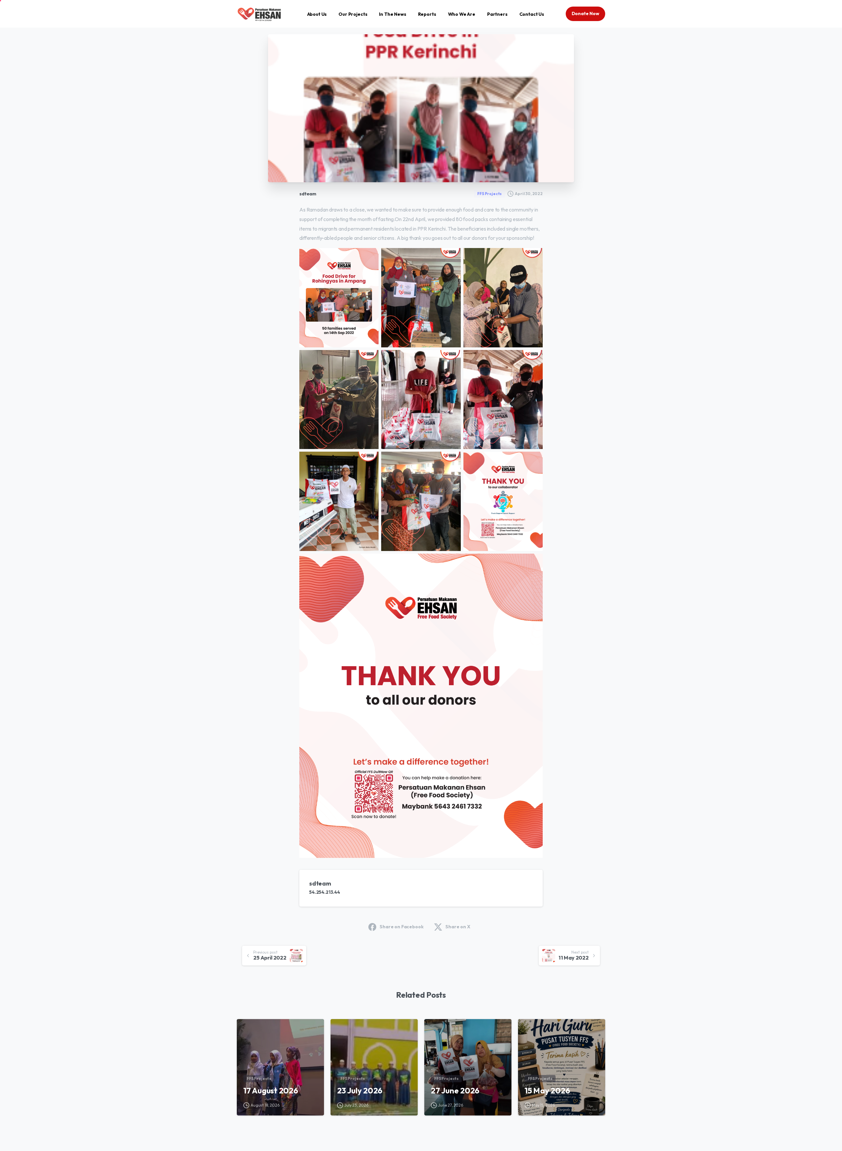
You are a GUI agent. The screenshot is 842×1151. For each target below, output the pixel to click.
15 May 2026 (547, 1090)
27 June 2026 (455, 1090)
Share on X (457, 927)
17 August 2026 (270, 1090)
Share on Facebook (401, 927)
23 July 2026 (359, 1090)
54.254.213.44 (324, 892)
